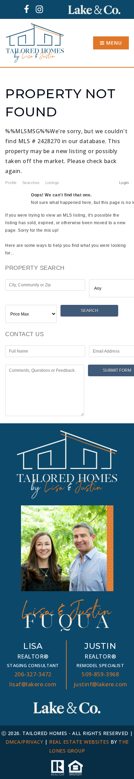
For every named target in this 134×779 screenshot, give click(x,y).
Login (124, 183)
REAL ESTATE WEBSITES (79, 741)
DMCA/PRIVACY (24, 741)
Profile (11, 183)
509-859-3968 (100, 674)
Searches (31, 183)
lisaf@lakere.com (32, 684)
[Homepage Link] (35, 42)
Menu (113, 42)
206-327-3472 (33, 674)
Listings (52, 183)
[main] (67, 245)
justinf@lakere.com (100, 684)
